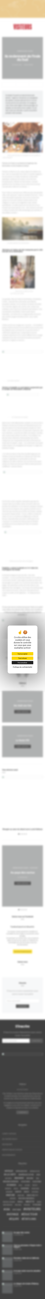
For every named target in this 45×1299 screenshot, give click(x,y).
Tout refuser (22, 658)
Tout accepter (22, 654)
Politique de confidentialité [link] (22, 667)
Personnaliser (22, 663)
